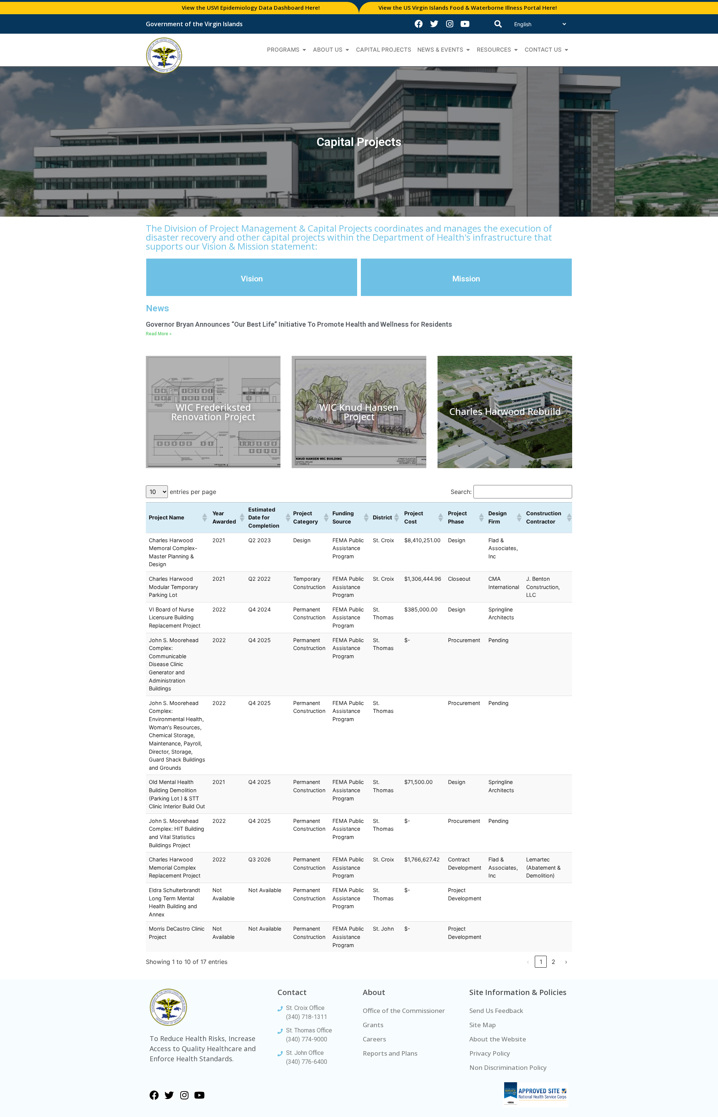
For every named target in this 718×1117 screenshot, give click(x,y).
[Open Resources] (516, 50)
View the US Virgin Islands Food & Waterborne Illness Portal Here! (467, 7)
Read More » (159, 333)
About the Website (497, 1039)
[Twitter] (434, 24)
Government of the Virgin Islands (194, 24)
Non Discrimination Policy (508, 1067)
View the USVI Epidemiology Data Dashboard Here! (251, 7)
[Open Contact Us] (566, 50)
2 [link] (553, 961)
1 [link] (541, 961)
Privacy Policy (489, 1053)
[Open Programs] (304, 50)
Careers (374, 1039)
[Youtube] (465, 24)
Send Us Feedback (496, 1010)
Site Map (482, 1024)
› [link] (566, 961)
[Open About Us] (347, 50)
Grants (373, 1024)
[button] (204, 517)
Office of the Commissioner (404, 1010)
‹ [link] (528, 961)
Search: (461, 492)
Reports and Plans (390, 1053)
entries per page (193, 492)
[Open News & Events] (468, 50)
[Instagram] (449, 24)
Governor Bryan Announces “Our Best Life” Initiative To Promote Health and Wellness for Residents (299, 324)
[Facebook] (419, 24)
